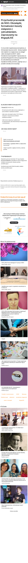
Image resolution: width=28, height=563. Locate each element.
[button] (2, 2)
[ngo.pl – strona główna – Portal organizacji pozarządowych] (5, 2)
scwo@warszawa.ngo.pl (19, 219)
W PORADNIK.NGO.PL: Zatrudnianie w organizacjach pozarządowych (11, 388)
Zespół (3, 338)
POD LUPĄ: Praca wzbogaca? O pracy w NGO (13, 262)
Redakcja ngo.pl (4, 397)
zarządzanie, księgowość (21, 397)
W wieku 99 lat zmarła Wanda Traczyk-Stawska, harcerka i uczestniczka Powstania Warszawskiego (13, 454)
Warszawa (24, 394)
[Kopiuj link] (14, 44)
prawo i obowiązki (8, 400)
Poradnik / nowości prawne (7, 394)
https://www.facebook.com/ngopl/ (11, 141)
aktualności (12, 397)
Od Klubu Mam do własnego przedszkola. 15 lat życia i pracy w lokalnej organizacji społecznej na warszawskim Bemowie (14, 480)
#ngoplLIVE (4, 107)
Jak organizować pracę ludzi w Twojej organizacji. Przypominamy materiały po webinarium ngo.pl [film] (14, 362)
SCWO (17, 394)
